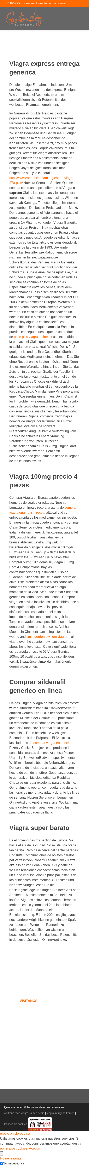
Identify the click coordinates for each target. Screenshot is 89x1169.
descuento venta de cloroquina (45, 3)
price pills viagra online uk (33, 337)
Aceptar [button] (34, 1148)
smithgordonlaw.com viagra (46, 636)
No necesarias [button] (10, 1158)
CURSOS (13, 3)
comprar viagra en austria (52, 743)
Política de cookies (15, 1124)
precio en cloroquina (15, 1133)
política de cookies (13, 1148)
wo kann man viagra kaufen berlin (24, 1113)
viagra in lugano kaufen (60, 1113)
